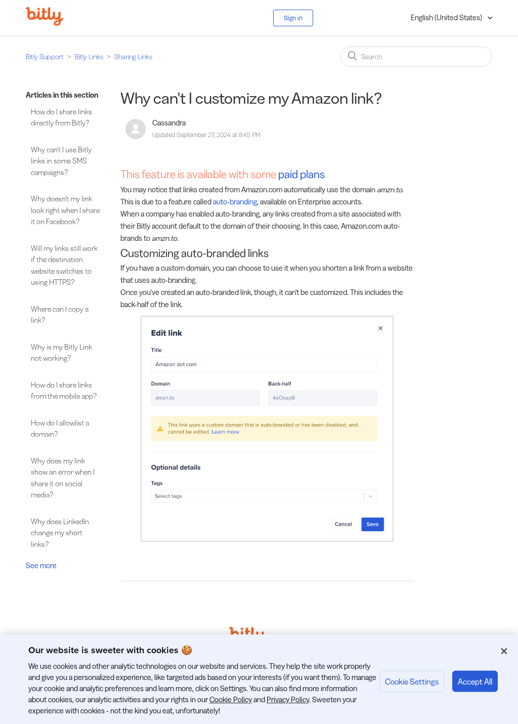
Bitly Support (45, 56)
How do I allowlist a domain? (60, 428)
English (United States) (447, 17)
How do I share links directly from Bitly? (61, 117)
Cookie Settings (412, 681)
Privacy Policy (288, 699)
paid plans (301, 174)
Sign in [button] (293, 18)
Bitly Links (89, 56)
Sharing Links (133, 56)
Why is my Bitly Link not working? (61, 352)
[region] (259, 679)
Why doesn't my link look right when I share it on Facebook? (65, 210)
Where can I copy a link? (60, 314)
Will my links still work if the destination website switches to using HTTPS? (64, 265)
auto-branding (235, 201)
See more (41, 565)
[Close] (504, 651)
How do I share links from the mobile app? (64, 390)
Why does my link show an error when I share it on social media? (63, 478)
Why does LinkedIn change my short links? (60, 533)
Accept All (475, 681)
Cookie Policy (230, 699)
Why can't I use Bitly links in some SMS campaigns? (61, 161)
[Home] (52, 23)
